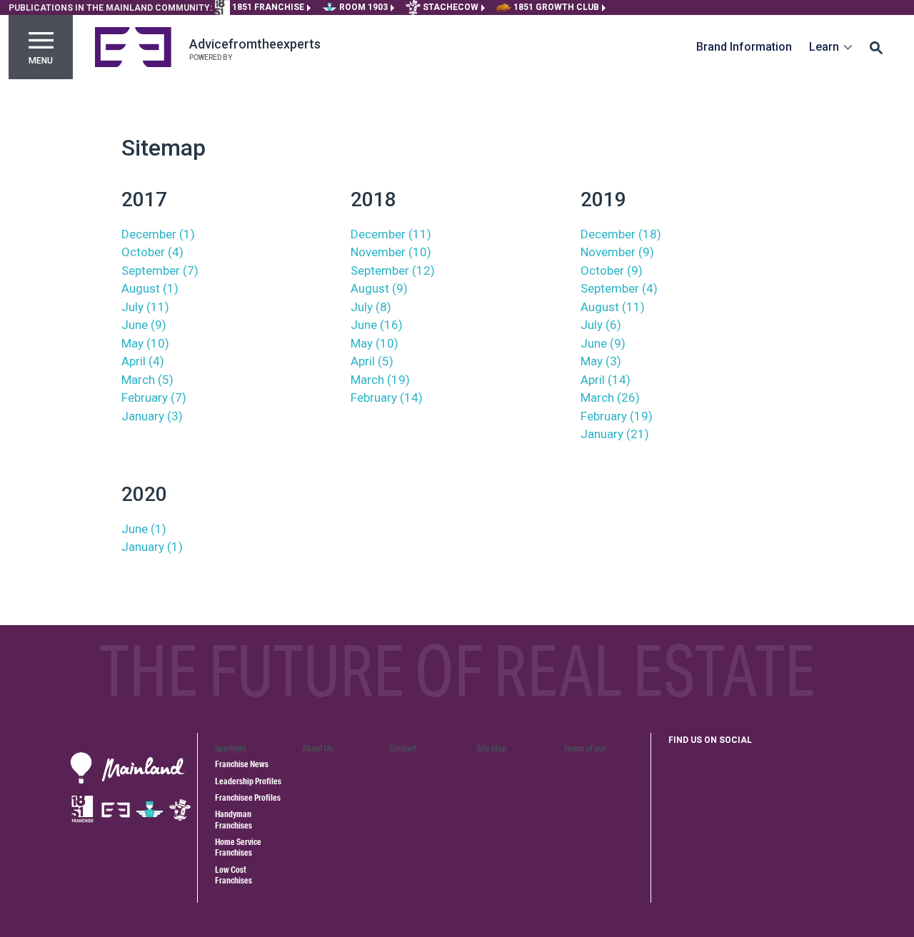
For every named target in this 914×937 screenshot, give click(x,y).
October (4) (152, 252)
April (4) (142, 361)
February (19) (617, 416)
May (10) (145, 343)
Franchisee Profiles (248, 797)
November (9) (617, 252)
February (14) (387, 397)
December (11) (391, 234)
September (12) (393, 270)
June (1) (143, 529)
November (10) (391, 252)
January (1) (152, 547)
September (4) (619, 288)
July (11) (145, 307)
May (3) (601, 361)
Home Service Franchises (238, 847)
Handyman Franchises (233, 819)
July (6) (601, 325)
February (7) (153, 397)
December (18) (621, 234)
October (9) (612, 270)
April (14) (606, 380)
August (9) (379, 288)
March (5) (147, 380)
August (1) (150, 288)
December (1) (158, 234)
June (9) (143, 325)
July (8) (371, 307)
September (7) (160, 270)
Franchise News (241, 764)
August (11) (613, 307)
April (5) (372, 361)
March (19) (380, 380)
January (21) (615, 434)
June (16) (377, 325)
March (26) (610, 397)
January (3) (152, 416)
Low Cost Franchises (233, 874)
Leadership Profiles (248, 781)
